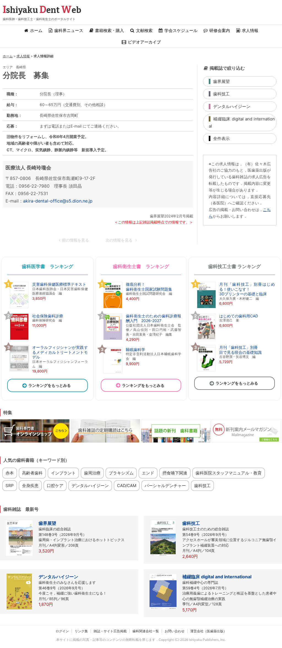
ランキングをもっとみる (49, 385)
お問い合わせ (175, 631)
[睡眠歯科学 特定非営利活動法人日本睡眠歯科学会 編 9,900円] (141, 373)
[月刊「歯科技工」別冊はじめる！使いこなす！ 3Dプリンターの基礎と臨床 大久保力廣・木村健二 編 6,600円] (234, 308)
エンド (148, 473)
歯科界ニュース (68, 30)
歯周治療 (92, 473)
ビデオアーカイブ (144, 42)
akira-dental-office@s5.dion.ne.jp (58, 201)
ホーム (35, 30)
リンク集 (81, 631)
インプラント (63, 473)
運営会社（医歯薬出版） (208, 631)
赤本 (10, 473)
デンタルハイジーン (90, 485)
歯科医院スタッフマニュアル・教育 (229, 473)
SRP (10, 485)
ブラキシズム (121, 473)
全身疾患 (30, 485)
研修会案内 (219, 30)
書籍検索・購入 (109, 30)
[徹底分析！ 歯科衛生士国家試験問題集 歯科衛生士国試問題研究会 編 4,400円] (136, 308)
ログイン (62, 631)
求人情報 (249, 30)
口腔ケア (55, 485)
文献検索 (144, 30)
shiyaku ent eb (42, 10)
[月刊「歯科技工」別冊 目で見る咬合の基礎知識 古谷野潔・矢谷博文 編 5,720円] (228, 371)
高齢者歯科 (32, 473)
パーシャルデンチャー (165, 485)
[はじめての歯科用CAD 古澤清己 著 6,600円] (226, 339)
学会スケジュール (180, 30)
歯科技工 (202, 485)
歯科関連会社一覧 (145, 631)
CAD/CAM (126, 485)
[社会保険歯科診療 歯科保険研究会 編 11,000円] (35, 339)
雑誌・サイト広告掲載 (110, 631)
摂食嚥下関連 (174, 473)
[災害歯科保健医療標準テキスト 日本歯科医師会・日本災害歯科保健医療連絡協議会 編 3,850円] (47, 308)
